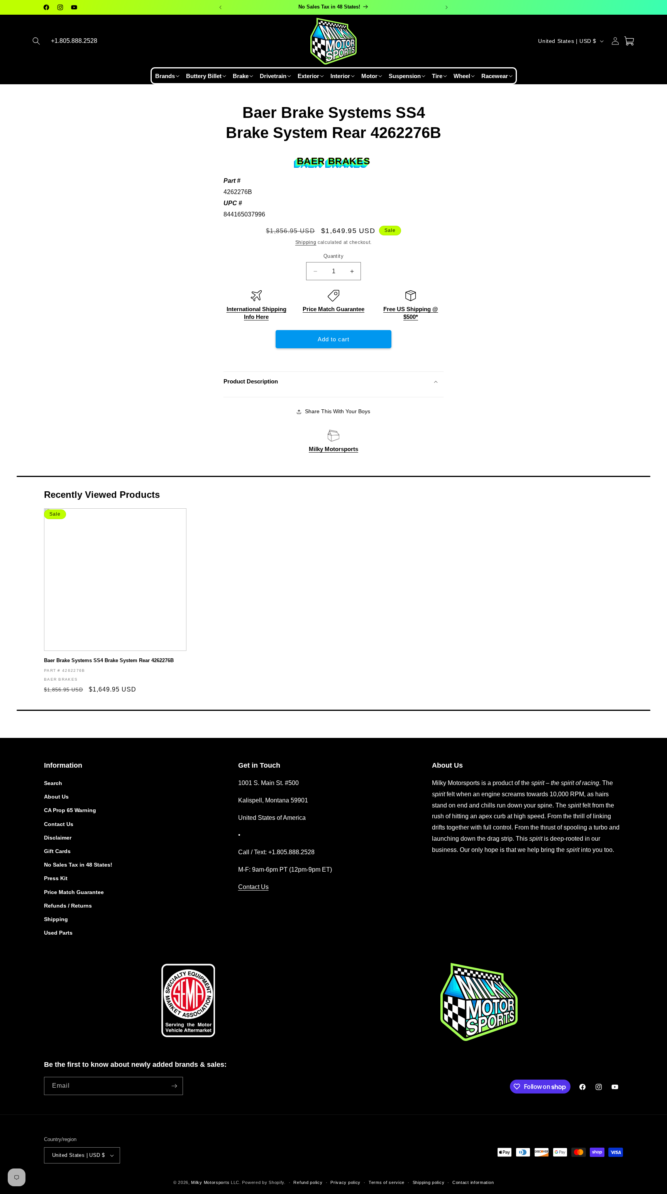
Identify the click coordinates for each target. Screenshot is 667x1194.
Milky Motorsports (333, 449)
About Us (56, 797)
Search (53, 783)
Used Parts (58, 933)
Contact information (473, 1182)
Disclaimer (57, 838)
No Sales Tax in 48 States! (78, 865)
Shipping (306, 242)
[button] (36, 40)
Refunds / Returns (68, 906)
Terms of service (387, 1182)
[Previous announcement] (220, 7)
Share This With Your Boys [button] (337, 411)
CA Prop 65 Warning (70, 810)
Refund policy (307, 1182)
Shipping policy (429, 1182)
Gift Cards (57, 851)
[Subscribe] (174, 1086)
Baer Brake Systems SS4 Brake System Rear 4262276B (109, 660)
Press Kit (56, 878)
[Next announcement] (446, 7)
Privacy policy (345, 1182)
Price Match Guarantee (333, 309)
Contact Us (58, 824)
